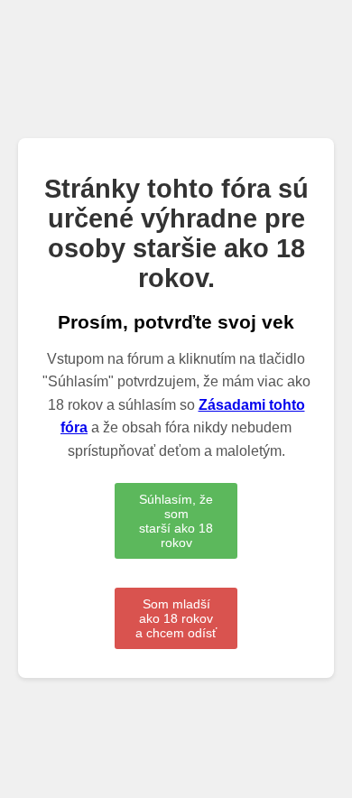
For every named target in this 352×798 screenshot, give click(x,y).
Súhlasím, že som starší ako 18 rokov (176, 521)
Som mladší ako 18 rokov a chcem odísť (176, 618)
